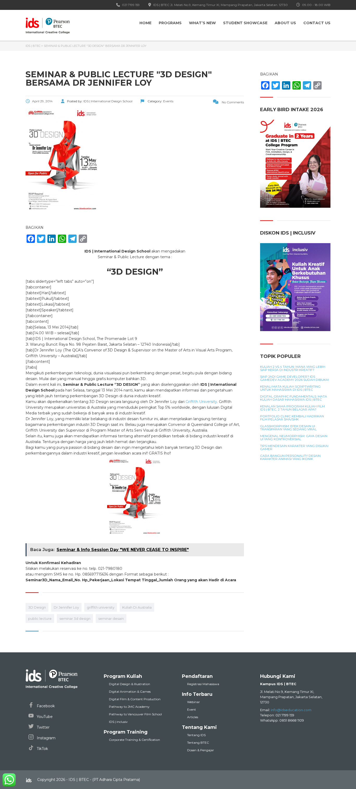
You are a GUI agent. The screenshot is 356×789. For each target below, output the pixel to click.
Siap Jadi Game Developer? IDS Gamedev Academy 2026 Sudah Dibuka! (294, 378)
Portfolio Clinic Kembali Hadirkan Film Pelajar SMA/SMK (292, 418)
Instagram (46, 738)
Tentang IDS (196, 735)
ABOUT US (285, 23)
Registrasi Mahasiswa (203, 684)
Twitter (43, 727)
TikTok (42, 748)
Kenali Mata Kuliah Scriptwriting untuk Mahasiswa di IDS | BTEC (290, 388)
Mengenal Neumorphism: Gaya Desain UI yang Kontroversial (293, 437)
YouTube (44, 716)
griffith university (100, 607)
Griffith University (201, 401)
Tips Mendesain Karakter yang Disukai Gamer (294, 447)
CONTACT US (316, 23)
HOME (145, 23)
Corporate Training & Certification (134, 740)
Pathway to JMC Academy (129, 707)
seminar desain (111, 618)
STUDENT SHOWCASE (245, 23)
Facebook (45, 706)
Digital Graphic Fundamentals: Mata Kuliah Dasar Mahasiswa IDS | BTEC (293, 398)
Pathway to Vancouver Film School (135, 714)
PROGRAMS (170, 23)
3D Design (37, 607)
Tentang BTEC (198, 742)
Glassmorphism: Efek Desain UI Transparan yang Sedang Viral (288, 428)
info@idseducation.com (291, 710)
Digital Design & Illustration (129, 684)
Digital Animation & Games (130, 691)
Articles (192, 717)
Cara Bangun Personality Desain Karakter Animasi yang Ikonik (290, 457)
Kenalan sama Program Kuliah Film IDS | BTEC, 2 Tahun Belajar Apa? (292, 408)
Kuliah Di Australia (137, 607)
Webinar (193, 702)
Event (191, 709)
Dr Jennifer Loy (66, 607)
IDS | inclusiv (118, 722)
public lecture (40, 618)
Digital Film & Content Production (135, 699)
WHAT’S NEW (202, 23)
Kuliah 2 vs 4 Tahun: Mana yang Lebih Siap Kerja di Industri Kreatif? (292, 368)
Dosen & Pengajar (200, 750)
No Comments (232, 102)
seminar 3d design (74, 618)
